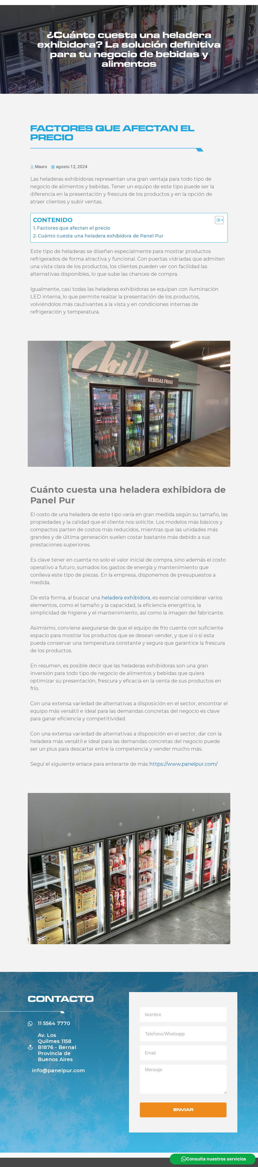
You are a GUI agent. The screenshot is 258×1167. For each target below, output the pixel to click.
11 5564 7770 (54, 1023)
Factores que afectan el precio (73, 228)
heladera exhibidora (126, 598)
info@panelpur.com (58, 1070)
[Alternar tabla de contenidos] (216, 220)
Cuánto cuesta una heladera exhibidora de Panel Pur (101, 236)
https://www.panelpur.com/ (183, 764)
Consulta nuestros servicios (216, 1158)
